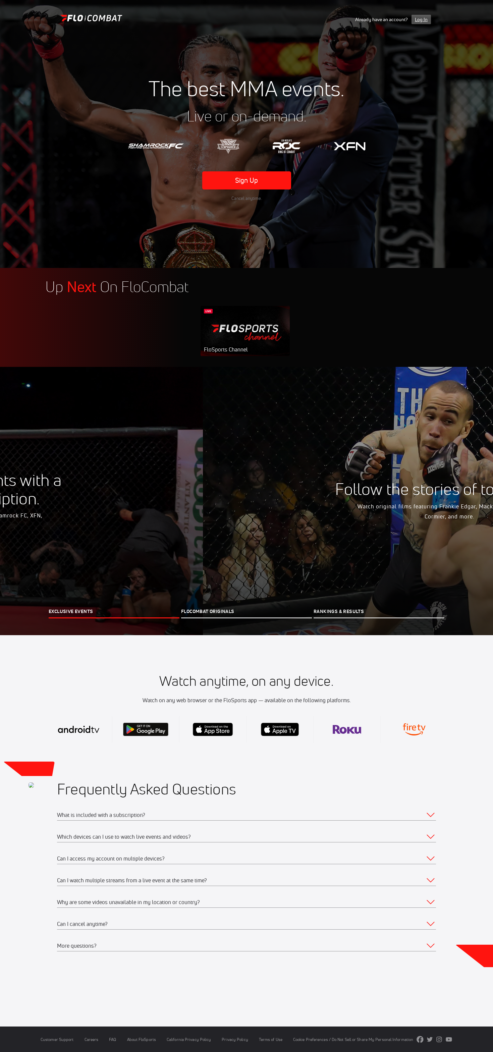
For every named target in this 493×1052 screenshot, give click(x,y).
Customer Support (57, 1039)
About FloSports (141, 1039)
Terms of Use (270, 1039)
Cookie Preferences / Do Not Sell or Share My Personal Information (353, 1039)
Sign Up (246, 180)
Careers (92, 1039)
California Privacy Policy (189, 1039)
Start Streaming (245, 338)
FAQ (112, 1039)
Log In (421, 19)
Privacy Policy (235, 1039)
